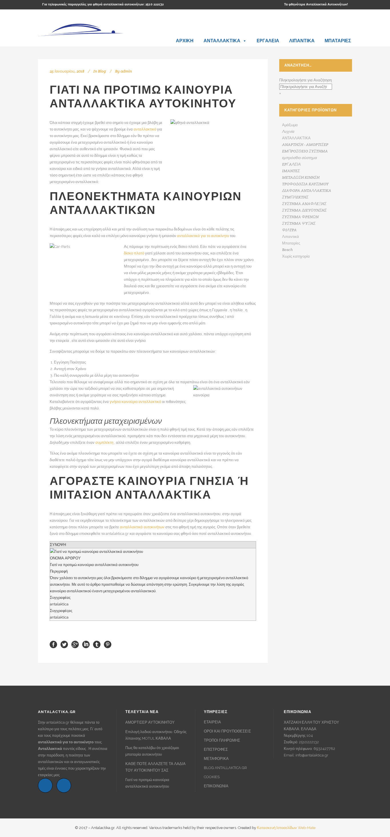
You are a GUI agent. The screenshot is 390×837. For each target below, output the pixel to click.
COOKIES (212, 777)
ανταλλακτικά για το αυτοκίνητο (203, 236)
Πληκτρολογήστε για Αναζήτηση (305, 80)
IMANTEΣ (291, 170)
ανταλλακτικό (145, 129)
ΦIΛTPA (289, 229)
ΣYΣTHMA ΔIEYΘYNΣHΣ (304, 210)
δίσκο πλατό (134, 253)
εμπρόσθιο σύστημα (299, 157)
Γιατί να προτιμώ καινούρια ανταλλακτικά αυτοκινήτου (147, 783)
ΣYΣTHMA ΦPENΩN (300, 216)
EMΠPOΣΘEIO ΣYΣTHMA (305, 151)
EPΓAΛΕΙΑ (268, 40)
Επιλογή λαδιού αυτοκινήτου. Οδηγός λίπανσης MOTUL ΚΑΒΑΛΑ (155, 735)
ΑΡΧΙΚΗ (185, 40)
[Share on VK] (117, 644)
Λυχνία (288, 131)
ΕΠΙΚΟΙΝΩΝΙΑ (216, 786)
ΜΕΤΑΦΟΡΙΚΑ (216, 758)
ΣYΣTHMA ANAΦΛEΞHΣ (304, 203)
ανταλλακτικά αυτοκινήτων (142, 527)
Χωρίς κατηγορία (296, 256)
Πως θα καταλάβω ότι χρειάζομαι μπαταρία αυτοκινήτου (152, 751)
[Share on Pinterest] (107, 644)
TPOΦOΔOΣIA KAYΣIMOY (305, 183)
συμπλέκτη (104, 442)
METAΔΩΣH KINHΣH (300, 177)
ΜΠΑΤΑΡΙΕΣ (338, 40)
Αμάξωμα (290, 125)
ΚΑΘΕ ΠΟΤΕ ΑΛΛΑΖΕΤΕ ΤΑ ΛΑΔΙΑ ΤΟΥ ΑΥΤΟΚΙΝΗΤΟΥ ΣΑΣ (155, 767)
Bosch (287, 249)
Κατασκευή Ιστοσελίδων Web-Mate (286, 828)
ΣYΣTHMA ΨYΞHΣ (298, 223)
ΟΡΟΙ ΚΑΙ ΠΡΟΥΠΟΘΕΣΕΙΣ (227, 731)
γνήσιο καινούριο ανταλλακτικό (135, 402)
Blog (102, 71)
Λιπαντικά (290, 236)
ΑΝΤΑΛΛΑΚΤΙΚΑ (222, 40)
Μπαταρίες (291, 243)
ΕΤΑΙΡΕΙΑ (212, 722)
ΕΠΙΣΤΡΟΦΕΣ (216, 749)
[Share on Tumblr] (96, 644)
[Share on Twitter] (64, 644)
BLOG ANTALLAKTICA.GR (225, 768)
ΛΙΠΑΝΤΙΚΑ (302, 40)
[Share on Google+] (75, 644)
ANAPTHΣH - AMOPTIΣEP (305, 144)
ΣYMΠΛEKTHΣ (295, 197)
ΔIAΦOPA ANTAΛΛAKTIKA (306, 190)
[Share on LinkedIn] (86, 644)
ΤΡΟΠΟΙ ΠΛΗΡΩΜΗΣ (222, 740)
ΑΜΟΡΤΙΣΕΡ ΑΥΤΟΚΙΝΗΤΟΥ (150, 722)
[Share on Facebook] (53, 644)
